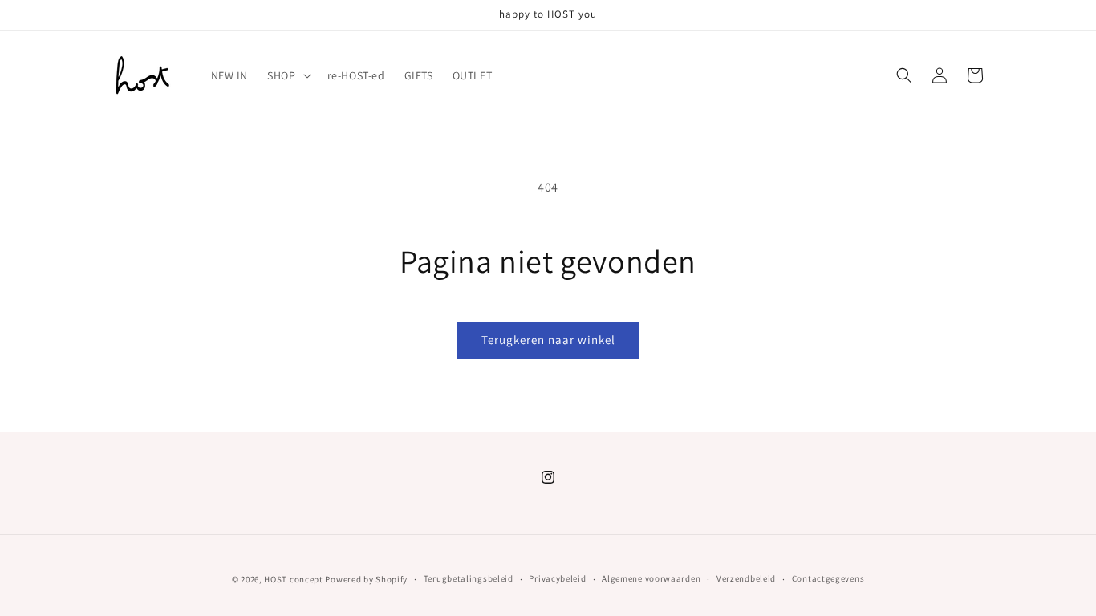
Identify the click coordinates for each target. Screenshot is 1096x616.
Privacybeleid (557, 578)
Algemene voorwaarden (651, 578)
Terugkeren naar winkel (548, 339)
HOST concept (293, 579)
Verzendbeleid (746, 578)
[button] (287, 75)
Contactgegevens (828, 578)
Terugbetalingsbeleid (468, 578)
